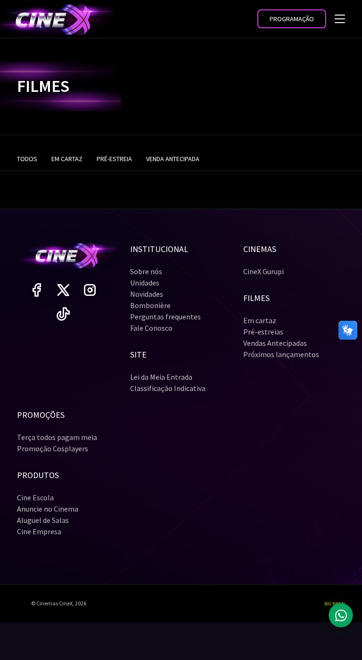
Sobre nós (146, 271)
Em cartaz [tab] (66, 159)
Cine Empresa (39, 531)
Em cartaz (259, 320)
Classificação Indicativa (168, 388)
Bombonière (150, 305)
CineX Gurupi (263, 271)
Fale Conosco (151, 328)
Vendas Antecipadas (275, 343)
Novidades (146, 294)
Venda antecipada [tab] (172, 159)
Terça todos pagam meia (57, 437)
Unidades (144, 282)
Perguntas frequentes (165, 316)
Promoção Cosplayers (52, 448)
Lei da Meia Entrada (161, 377)
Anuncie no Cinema (47, 508)
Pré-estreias (263, 331)
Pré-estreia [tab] (114, 159)
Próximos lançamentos (281, 354)
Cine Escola (35, 497)
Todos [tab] (27, 159)
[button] (291, 18)
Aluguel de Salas (43, 520)
